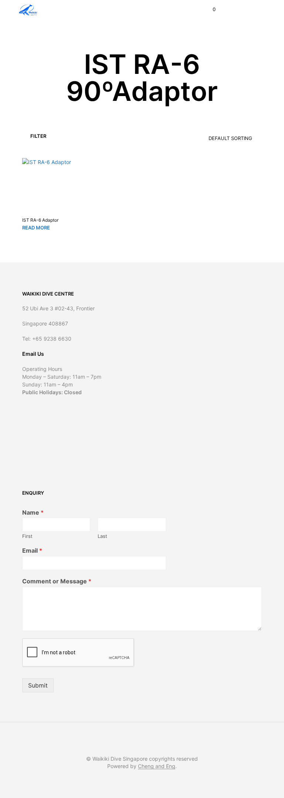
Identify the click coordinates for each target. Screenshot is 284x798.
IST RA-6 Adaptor (40, 220)
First (27, 536)
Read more (36, 228)
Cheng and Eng (156, 766)
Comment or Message (56, 581)
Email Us (33, 354)
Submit (38, 685)
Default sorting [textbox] (230, 138)
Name (33, 512)
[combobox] (218, 135)
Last (102, 536)
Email (32, 550)
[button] (209, 9)
